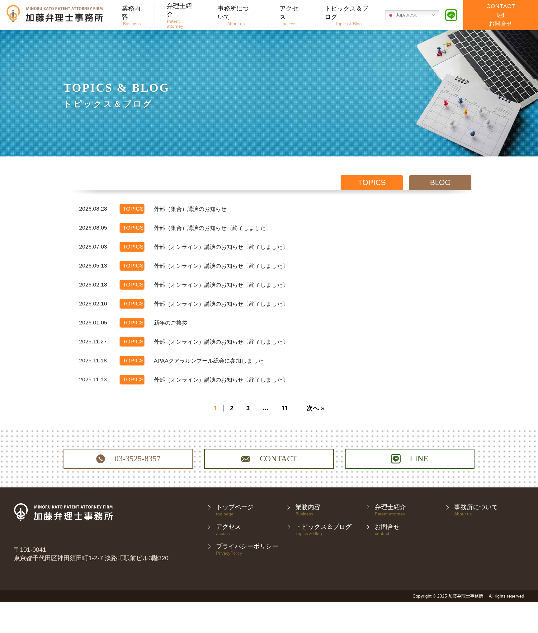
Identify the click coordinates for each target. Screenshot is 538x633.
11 (284, 408)
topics (372, 182)
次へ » (315, 408)
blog (440, 182)
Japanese (406, 14)
